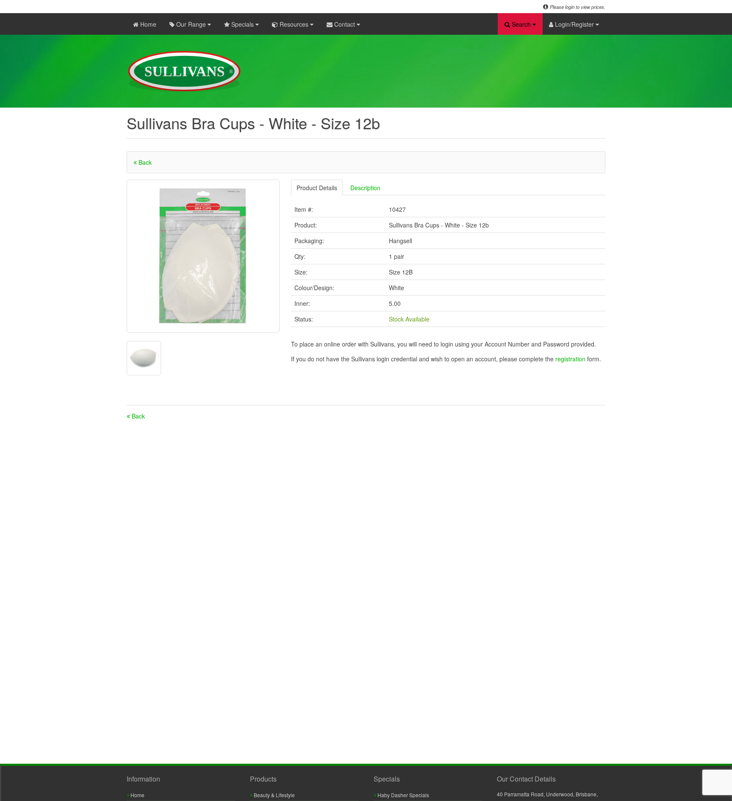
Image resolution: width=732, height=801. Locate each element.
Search (521, 24)
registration (571, 359)
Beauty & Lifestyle (273, 794)
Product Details (317, 187)
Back (144, 162)
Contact (345, 24)
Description (365, 187)
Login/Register (574, 24)
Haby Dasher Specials (402, 794)
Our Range (191, 24)
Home (147, 24)
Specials (242, 24)
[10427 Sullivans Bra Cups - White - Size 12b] (203, 256)
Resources (294, 24)
